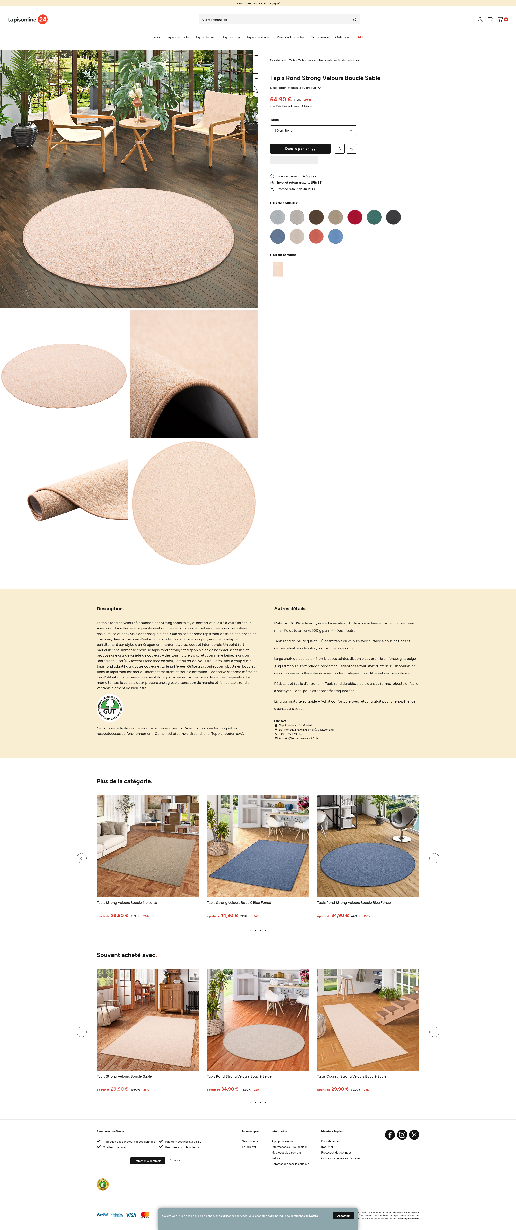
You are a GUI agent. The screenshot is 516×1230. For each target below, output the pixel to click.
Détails (313, 1215)
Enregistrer (249, 1146)
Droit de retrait (330, 1141)
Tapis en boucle (307, 60)
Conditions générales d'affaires (340, 1158)
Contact (175, 1160)
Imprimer (327, 1146)
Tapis (292, 60)
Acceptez (343, 1215)
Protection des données (336, 1152)
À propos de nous (282, 1141)
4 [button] (265, 930)
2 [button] (255, 930)
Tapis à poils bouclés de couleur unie (339, 60)
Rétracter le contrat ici (148, 1160)
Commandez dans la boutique (290, 1163)
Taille (274, 119)
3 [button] (260, 930)
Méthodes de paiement (286, 1152)
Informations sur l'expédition (290, 1146)
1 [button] (250, 930)
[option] (258, 3)
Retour (276, 1158)
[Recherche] (355, 19)
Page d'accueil (278, 60)
